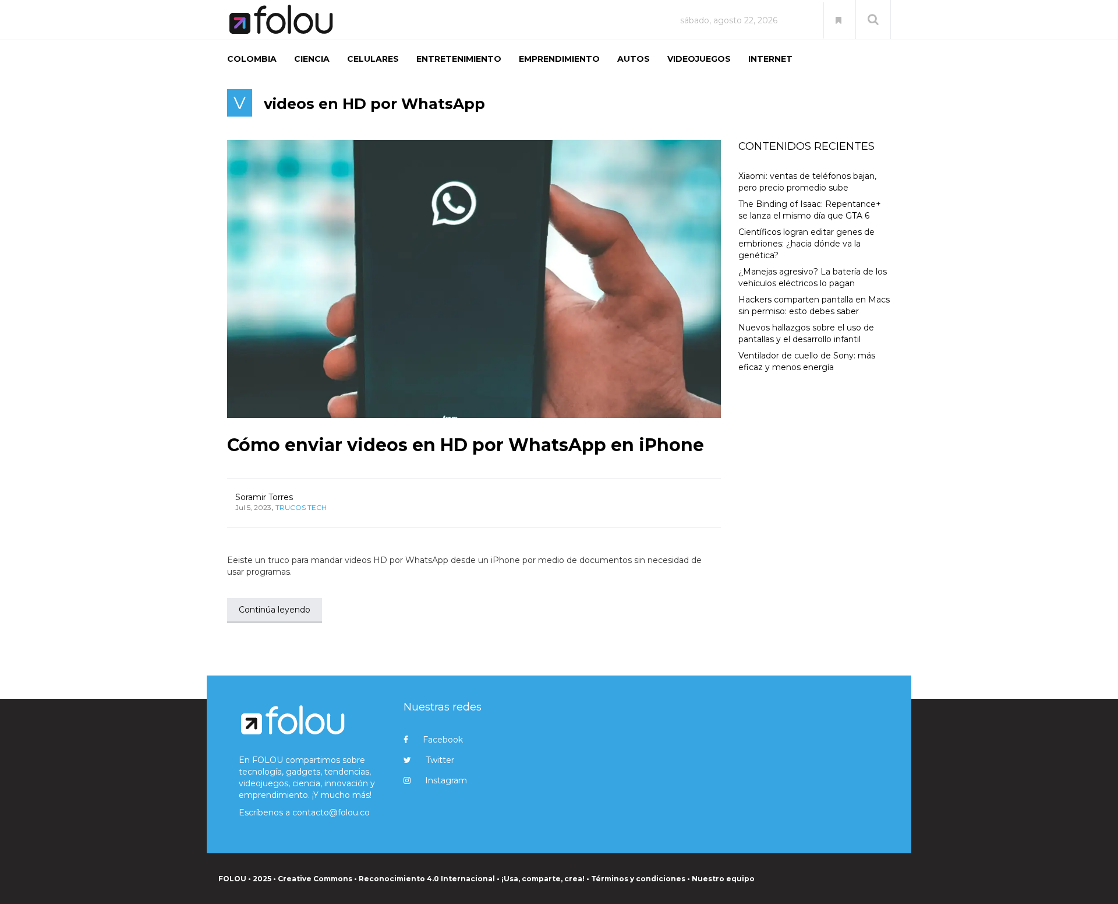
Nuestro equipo (723, 878)
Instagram (446, 780)
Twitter (440, 760)
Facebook (443, 739)
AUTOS (633, 59)
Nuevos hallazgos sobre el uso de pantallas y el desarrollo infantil (806, 333)
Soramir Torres (264, 497)
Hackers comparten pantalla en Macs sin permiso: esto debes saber (814, 305)
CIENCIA (312, 59)
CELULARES (373, 59)
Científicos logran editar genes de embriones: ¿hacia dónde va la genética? (806, 244)
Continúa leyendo (274, 609)
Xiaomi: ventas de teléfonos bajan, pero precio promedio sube (807, 182)
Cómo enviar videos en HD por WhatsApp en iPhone (465, 445)
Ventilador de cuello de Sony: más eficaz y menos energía (806, 361)
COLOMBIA (252, 59)
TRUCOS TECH (301, 507)
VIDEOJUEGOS (699, 59)
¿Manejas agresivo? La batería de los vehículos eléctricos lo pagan (812, 277)
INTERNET (770, 59)
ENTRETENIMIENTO (458, 59)
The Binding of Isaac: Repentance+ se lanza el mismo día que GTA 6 (809, 210)
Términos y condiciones (638, 878)
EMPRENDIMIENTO (559, 59)
